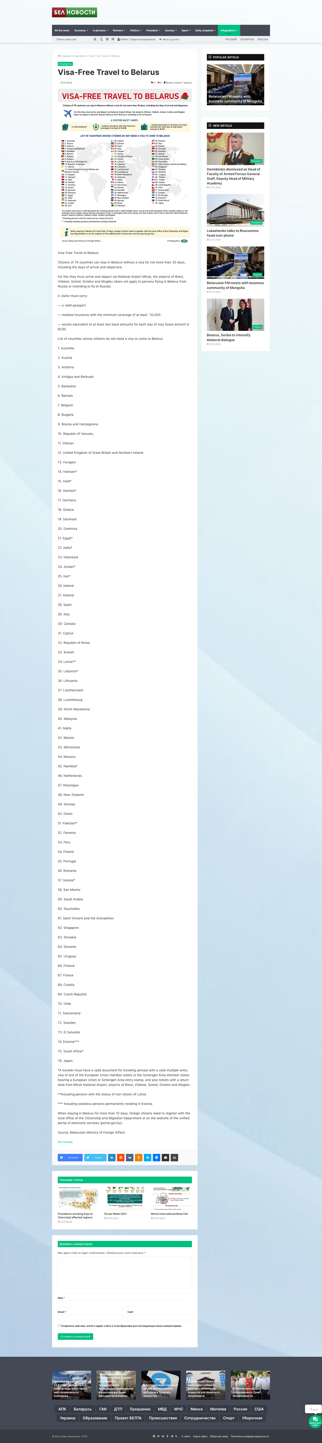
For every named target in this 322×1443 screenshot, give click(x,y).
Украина (67, 1418)
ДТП (118, 1409)
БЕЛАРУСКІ (247, 39)
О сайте (186, 1436)
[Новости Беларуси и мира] (74, 12)
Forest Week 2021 (115, 1213)
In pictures (99, 30)
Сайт (130, 1311)
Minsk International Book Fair (169, 1213)
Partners (118, 30)
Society (169, 30)
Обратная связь (219, 1436)
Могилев (218, 1409)
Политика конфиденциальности (250, 1436)
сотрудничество (200, 1418)
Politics (134, 30)
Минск (197, 1409)
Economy (80, 30)
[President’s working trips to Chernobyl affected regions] (78, 1198)
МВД (162, 1409)
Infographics (228, 30)
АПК (62, 1409)
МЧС (178, 1409)
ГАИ (103, 1409)
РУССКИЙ (231, 39)
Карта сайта (200, 1436)
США (259, 1409)
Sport (185, 30)
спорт (229, 1418)
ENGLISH (263, 39)
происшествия (163, 1418)
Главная (65, 55)
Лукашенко (140, 1409)
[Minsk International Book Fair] (171, 1198)
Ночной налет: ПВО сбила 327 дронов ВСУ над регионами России (115, 1392)
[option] (235, 84)
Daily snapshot (204, 30)
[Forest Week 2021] (124, 1198)
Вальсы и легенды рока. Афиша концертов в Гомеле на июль (203, 1392)
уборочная (252, 1418)
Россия (240, 1409)
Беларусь (83, 1409)
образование (95, 1418)
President (152, 30)
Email (62, 1311)
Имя (61, 1297)
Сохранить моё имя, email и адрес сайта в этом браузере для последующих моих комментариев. (121, 1325)
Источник (65, 1142)
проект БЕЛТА (128, 1418)
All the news (62, 30)
